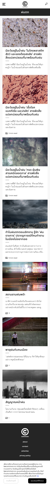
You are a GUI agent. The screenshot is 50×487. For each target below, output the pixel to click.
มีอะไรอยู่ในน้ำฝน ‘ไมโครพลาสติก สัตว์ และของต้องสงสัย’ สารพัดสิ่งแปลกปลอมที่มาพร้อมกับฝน (24, 54)
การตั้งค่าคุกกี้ (11, 481)
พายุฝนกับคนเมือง (16, 349)
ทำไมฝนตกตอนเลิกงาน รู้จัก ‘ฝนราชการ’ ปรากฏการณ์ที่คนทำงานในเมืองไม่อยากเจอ (24, 235)
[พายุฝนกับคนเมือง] (25, 331)
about (25, 442)
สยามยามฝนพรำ (15, 294)
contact (25, 446)
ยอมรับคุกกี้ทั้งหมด (37, 481)
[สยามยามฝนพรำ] (25, 276)
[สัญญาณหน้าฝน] (25, 384)
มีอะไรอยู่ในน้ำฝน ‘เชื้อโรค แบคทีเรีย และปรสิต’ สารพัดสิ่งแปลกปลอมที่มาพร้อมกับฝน (23, 111)
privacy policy (25, 455)
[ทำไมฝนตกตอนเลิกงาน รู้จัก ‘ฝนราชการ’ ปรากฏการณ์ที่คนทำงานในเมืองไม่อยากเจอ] (25, 214)
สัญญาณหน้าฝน (15, 402)
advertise (25, 451)
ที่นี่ (38, 476)
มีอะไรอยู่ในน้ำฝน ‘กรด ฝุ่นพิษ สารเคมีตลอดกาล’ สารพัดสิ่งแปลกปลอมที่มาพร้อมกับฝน (22, 173)
